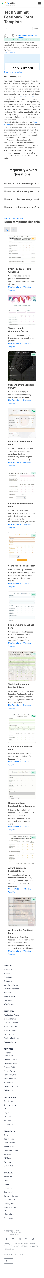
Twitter (13, 1238)
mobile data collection (29, 96)
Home (6, 37)
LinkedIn (19, 1238)
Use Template (9, 53)
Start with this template (13, 218)
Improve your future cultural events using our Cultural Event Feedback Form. (21, 756)
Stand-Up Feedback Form (21, 565)
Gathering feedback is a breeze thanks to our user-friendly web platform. (21, 338)
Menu (39, 3)
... (12, 37)
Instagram (33, 1238)
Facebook (6, 1238)
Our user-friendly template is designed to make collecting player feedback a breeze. (19, 394)
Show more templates (13, 72)
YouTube (26, 1238)
